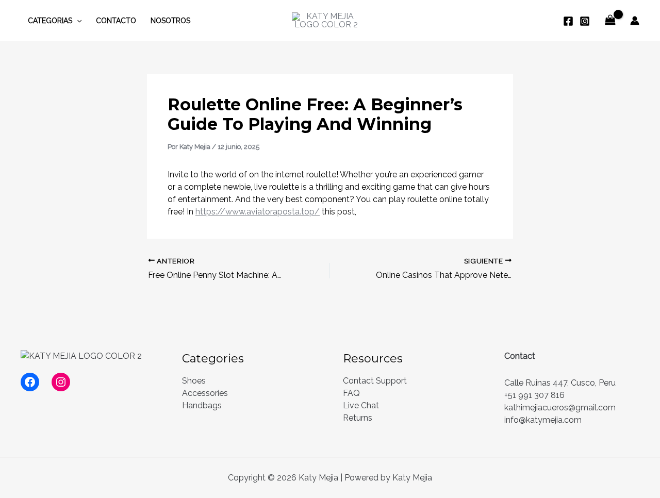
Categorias (50, 20)
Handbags (202, 405)
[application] (76, 20)
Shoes (194, 381)
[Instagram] (585, 21)
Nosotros (170, 20)
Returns (357, 418)
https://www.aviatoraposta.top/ (257, 212)
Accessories (205, 393)
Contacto (116, 20)
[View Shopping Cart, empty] (610, 20)
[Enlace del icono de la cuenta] (634, 20)
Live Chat (361, 405)
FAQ (351, 393)
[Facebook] (568, 21)
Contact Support (375, 381)
